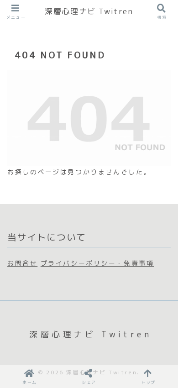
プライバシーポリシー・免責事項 (97, 263)
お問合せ (22, 263)
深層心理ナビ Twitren (89, 11)
